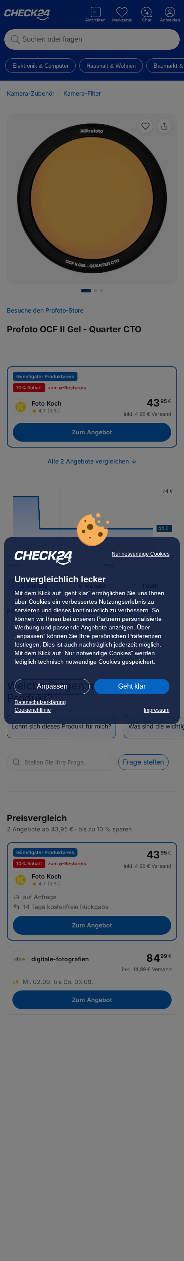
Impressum (156, 710)
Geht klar (131, 686)
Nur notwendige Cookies (140, 554)
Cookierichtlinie (33, 710)
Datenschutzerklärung (40, 702)
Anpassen (52, 686)
